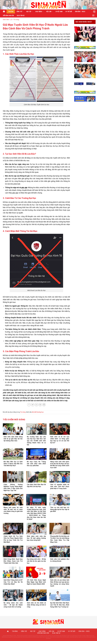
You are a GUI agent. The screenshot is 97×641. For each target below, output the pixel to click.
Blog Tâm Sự (20, 15)
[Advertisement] (48, 627)
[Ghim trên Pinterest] (40, 404)
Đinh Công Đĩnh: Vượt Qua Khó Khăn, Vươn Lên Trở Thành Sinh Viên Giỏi (13, 561)
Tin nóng (10, 11)
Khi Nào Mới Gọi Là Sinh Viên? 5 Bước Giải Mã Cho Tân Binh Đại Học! (13, 464)
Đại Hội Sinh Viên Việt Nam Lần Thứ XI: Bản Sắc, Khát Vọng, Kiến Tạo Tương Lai (59, 605)
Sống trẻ (19, 11)
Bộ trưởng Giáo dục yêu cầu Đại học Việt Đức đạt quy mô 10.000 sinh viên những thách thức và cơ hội (36, 440)
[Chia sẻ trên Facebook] (29, 404)
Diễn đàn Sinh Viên (8, 15)
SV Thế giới (68, 11)
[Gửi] (93, 11)
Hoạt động (38, 11)
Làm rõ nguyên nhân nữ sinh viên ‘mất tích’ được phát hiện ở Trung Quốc (59, 486)
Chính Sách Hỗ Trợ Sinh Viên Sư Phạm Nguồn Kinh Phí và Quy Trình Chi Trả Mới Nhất (13, 539)
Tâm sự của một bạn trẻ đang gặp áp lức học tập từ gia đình (59, 509)
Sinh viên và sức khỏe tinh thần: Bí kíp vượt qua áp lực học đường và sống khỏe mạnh (59, 583)
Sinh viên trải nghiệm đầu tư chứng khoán (59, 560)
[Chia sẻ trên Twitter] (32, 404)
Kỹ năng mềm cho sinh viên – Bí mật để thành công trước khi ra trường (13, 605)
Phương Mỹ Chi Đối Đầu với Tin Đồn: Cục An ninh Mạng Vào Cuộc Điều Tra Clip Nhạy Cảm (59, 539)
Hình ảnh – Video (80, 11)
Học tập (28, 11)
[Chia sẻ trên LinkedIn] (44, 404)
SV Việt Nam (59, 11)
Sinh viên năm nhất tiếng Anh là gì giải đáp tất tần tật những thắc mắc (13, 439)
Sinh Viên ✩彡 (7, 19)
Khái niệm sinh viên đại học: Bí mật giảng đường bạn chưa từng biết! (36, 538)
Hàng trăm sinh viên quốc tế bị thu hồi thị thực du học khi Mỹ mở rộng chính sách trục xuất (59, 464)
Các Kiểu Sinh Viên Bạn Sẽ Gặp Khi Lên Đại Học (36, 485)
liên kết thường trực (38, 412)
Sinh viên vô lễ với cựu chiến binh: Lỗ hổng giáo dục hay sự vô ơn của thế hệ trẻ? (59, 440)
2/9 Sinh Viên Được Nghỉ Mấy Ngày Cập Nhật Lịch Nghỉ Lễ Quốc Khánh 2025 (36, 582)
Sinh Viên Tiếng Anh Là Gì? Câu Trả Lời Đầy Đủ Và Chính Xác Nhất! (13, 582)
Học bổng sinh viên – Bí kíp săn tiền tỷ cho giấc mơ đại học (36, 561)
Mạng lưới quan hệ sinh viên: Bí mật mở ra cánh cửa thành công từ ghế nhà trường (13, 510)
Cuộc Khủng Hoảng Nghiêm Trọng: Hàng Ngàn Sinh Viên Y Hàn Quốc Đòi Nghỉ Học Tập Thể (13, 487)
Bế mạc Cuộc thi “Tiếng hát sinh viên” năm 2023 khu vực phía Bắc (36, 464)
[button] (93, 15)
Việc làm (48, 11)
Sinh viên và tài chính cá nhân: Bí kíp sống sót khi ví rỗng (36, 605)
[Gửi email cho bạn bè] (36, 404)
